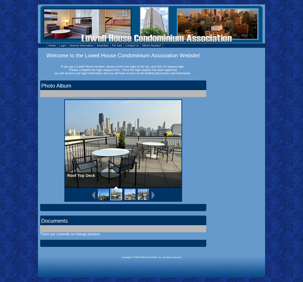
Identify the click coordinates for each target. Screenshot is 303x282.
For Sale (117, 45)
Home (52, 45)
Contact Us (132, 45)
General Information (81, 45)
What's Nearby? (151, 45)
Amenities (103, 45)
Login (62, 45)
